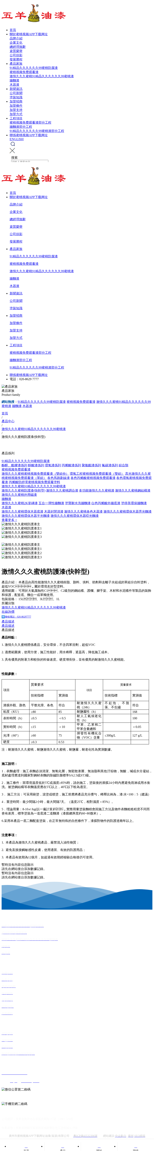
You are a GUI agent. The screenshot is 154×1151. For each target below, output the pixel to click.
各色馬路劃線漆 (58, 478)
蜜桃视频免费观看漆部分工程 (30, 122)
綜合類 (123, 465)
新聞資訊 (16, 89)
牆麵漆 (14, 80)
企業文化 (16, 42)
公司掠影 (16, 55)
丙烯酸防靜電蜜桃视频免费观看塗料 (34, 482)
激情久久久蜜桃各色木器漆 (83, 511)
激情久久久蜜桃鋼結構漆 (132, 490)
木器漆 (14, 84)
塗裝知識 (16, 97)
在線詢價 (8, 611)
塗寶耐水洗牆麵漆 (78, 503)
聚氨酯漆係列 (91, 465)
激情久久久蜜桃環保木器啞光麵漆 (75, 515)
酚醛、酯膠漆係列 (14, 465)
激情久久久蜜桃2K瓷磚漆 (20, 503)
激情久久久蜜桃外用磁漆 (19, 494)
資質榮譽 (16, 51)
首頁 (13, 30)
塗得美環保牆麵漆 (134, 503)
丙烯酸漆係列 (71, 465)
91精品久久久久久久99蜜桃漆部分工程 (37, 131)
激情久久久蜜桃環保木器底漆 (22, 511)
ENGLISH (17, 139)
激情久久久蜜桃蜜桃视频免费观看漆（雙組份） (35, 473)
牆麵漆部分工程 (21, 126)
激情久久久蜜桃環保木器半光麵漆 (26, 515)
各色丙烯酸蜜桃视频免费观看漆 (93, 478)
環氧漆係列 (53, 465)
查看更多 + (9, 520)
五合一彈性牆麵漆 (51, 503)
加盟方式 (16, 114)
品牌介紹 (16, 38)
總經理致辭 (18, 46)
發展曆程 (16, 59)
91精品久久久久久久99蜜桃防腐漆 (34, 68)
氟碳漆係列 (110, 465)
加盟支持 (16, 110)
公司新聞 (16, 93)
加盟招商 (16, 101)
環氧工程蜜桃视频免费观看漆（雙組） (97, 473)
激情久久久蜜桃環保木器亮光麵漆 (127, 511)
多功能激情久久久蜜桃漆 (96, 490)
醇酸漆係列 (36, 465)
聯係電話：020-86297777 (18, 616)
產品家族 (16, 63)
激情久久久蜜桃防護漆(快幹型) (23, 490)
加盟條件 (16, 105)
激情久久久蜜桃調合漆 (62, 490)
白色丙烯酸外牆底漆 (105, 503)
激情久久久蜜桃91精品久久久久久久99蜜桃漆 (42, 76)
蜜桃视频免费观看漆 (24, 72)
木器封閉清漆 (53, 511)
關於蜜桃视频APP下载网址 (29, 34)
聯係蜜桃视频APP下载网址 (29, 135)
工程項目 (16, 118)
